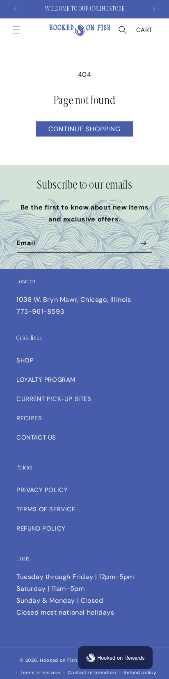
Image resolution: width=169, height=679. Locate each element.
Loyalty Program (46, 380)
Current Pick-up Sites (53, 399)
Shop (25, 360)
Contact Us (36, 437)
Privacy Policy (42, 490)
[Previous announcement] (15, 9)
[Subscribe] (143, 243)
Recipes (29, 418)
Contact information (92, 672)
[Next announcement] (154, 9)
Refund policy (139, 672)
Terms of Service (45, 509)
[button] (16, 30)
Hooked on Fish (58, 660)
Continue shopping (84, 129)
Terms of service (40, 672)
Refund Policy (41, 528)
